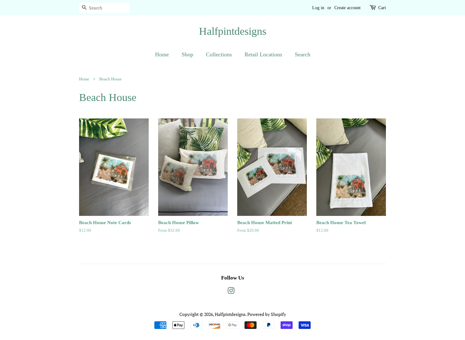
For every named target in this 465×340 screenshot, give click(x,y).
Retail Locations (263, 54)
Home (162, 54)
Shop (187, 54)
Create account (347, 7)
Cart (382, 7)
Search (302, 54)
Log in (318, 7)
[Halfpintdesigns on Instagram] (230, 292)
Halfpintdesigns (232, 31)
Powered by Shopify (266, 314)
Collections (219, 54)
